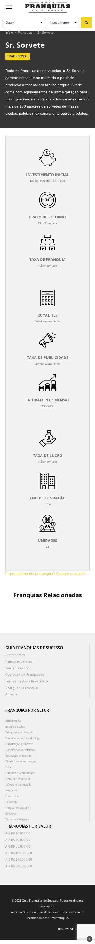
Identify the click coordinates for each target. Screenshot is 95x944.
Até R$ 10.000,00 (17, 833)
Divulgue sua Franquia (21, 687)
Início (9, 32)
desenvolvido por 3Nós (74, 929)
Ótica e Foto (13, 796)
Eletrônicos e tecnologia (20, 761)
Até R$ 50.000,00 (17, 846)
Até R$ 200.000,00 (18, 859)
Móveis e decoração (18, 784)
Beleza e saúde (15, 726)
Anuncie (11, 694)
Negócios (11, 790)
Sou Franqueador (18, 668)
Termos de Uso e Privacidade (26, 681)
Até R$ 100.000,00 (18, 853)
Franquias (25, 32)
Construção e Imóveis (19, 744)
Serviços (11, 813)
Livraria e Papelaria (17, 778)
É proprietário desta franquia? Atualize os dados (45, 573)
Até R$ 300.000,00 (18, 866)
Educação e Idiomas (18, 755)
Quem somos (15, 655)
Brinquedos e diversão (19, 732)
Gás (8, 767)
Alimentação (13, 720)
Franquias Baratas (18, 661)
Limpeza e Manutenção (20, 773)
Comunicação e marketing (22, 738)
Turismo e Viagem (16, 819)
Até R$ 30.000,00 (17, 840)
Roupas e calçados (17, 807)
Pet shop (11, 802)
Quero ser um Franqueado (24, 674)
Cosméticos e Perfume (20, 749)
